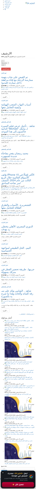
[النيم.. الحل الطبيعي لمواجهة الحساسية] (11, 255)
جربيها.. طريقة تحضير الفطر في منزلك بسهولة (17, 270)
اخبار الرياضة (8, 4)
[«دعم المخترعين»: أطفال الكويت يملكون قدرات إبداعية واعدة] (20, 379)
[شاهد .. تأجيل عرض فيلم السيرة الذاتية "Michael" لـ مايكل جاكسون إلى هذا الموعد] (18, 137)
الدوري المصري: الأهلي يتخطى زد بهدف (17, 227)
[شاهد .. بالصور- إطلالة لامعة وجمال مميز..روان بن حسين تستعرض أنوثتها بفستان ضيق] (20, 321)
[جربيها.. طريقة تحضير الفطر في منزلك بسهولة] (13, 277)
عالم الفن (7, 7)
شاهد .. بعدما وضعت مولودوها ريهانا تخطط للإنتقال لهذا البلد (19, 425)
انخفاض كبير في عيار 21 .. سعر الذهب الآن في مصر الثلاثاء (19, 370)
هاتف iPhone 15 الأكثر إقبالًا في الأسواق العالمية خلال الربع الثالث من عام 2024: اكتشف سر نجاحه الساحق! (17, 179)
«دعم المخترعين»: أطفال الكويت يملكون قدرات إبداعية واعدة (20, 385)
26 (23, 314)
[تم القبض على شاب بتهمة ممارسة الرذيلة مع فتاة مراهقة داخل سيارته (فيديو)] (18, 88)
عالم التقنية (7, 6)
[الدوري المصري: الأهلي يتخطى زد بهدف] (11, 234)
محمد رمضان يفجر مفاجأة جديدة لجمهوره (14, 154)
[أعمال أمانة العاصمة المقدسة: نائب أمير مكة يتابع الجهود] (18, 349)
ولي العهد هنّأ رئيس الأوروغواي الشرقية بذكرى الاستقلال (18, 377)
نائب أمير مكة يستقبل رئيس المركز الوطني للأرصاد (17, 463)
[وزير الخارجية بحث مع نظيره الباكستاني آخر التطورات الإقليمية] (20, 388)
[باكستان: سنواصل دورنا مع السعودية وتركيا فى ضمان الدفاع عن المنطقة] (20, 331)
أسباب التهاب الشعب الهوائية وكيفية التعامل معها (16, 106)
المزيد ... (5, 97)
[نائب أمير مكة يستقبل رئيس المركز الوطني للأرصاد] (18, 451)
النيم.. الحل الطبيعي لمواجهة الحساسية (16, 249)
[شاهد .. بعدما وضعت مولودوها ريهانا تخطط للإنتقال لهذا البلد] (20, 419)
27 (25, 314)
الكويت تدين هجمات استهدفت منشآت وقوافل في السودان (19, 432)
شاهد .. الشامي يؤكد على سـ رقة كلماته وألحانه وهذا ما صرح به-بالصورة (17, 293)
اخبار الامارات (4, 100)
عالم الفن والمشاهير (6, 122)
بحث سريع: (4, 466)
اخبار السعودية (8, 2)
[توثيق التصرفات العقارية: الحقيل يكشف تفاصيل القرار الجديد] (18, 404)
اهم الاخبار (3, 73)
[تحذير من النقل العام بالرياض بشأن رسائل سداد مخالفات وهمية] (20, 434)
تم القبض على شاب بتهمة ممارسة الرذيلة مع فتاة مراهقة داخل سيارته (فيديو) (17, 79)
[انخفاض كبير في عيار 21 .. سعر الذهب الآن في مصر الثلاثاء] (20, 364)
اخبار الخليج (7, 1)
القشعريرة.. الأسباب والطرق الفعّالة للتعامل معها (16, 206)
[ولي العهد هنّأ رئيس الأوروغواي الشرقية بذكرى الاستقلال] (19, 372)
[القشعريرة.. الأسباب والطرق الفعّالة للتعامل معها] (13, 212)
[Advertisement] (18, 29)
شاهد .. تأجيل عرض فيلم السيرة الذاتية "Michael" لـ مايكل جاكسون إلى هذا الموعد (18, 128)
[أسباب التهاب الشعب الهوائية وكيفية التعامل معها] (13, 112)
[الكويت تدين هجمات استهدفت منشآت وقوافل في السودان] (19, 427)
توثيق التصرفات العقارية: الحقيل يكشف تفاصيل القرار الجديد (19, 417)
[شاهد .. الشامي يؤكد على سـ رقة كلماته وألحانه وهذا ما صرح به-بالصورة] (18, 301)
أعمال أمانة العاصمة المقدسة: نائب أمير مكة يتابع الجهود (18, 362)
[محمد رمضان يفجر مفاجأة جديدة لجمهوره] (12, 161)
